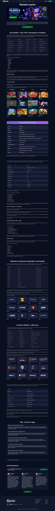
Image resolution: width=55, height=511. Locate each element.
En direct (21, 89)
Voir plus (27, 491)
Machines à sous (42, 89)
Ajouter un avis (44, 469)
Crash (32, 89)
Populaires (11, 89)
